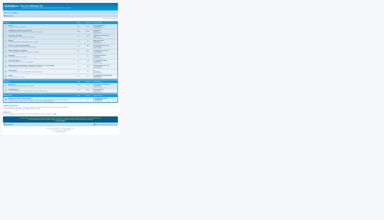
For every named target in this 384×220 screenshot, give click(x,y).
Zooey (96, 31)
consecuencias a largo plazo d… (101, 35)
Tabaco (10, 75)
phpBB (56, 128)
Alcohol (10, 25)
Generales (6, 81)
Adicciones (11, 84)
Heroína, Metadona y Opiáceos (17, 50)
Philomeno (97, 56)
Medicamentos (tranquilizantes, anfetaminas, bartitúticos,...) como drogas (31, 65)
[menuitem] (16, 13)
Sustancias (6, 22)
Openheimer (98, 61)
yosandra (97, 71)
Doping (10, 40)
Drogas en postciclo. (98, 40)
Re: (94, 70)
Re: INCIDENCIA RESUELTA (100, 98)
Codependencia (13, 89)
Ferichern (97, 41)
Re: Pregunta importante (99, 55)
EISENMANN (98, 26)
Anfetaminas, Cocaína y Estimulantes (20, 30)
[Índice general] (11, 6)
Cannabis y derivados (15, 35)
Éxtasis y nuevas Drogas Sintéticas (19, 45)
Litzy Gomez (98, 46)
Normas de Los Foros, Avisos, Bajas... (20, 98)
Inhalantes (11, 55)
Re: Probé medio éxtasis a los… (101, 45)
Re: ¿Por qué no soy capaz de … (101, 50)
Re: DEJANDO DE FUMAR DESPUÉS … (103, 75)
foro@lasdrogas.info (48, 101)
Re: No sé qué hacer (98, 89)
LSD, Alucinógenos (14, 60)
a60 (96, 36)
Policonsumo (12, 70)
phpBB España (66, 129)
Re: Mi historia (97, 30)
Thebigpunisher (98, 66)
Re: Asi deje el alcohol (99, 25)
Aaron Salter (98, 85)
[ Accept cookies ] (60, 121)
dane (55, 114)
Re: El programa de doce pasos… (102, 84)
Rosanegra (97, 90)
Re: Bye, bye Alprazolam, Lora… (101, 65)
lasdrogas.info (99, 99)
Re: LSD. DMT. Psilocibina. (100, 60)
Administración (7, 95)
